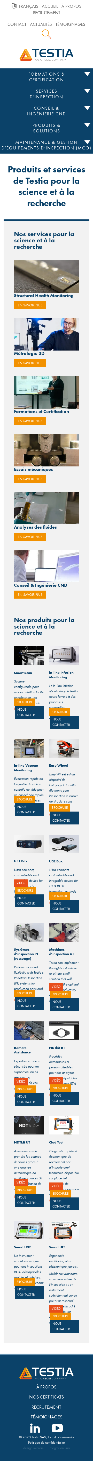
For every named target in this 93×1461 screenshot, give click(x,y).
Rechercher (46, 34)
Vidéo (21, 883)
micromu (39, 1448)
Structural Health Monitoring (44, 295)
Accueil (50, 6)
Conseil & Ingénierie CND (40, 585)
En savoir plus (30, 305)
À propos (71, 6)
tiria (67, 1448)
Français (28, 6)
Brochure (25, 702)
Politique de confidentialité (46, 1442)
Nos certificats (46, 1397)
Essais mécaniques (33, 469)
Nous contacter (26, 712)
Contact (16, 24)
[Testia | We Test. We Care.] (46, 54)
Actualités (41, 24)
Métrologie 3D (29, 353)
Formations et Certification (41, 411)
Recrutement (46, 12)
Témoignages (70, 24)
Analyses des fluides (35, 527)
